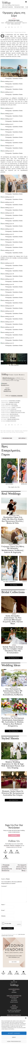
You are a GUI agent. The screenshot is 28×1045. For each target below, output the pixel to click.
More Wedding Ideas (13, 731)
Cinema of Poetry (14, 402)
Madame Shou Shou (11, 404)
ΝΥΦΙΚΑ (14, 614)
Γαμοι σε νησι (17, 22)
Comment (4, 886)
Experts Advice (14, 1002)
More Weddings (13, 584)
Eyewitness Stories (18, 78)
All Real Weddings (9, 581)
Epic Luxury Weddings (14, 1011)
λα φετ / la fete (16, 407)
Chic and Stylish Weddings (14, 1010)
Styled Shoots (10, 738)
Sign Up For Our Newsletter (14, 826)
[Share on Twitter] (9, 27)
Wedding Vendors (16, 395)
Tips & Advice (14, 1000)
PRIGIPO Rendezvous (8, 378)
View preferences (14, 1041)
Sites (14, 1005)
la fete (14, 258)
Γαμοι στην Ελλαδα (15, 24)
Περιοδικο (14, 992)
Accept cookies (14, 1033)
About (14, 990)
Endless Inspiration (14, 995)
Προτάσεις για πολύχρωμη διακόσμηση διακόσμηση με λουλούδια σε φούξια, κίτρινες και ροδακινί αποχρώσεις (12, 722)
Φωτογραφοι (9, 484)
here (18, 380)
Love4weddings (14, 1007)
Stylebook (14, 998)
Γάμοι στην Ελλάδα (20, 432)
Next (25, 472)
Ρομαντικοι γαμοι (9, 22)
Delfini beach (14, 414)
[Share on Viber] (21, 27)
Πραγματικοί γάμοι (9, 32)
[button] (26, 1018)
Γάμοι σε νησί (6, 432)
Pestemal (13, 417)
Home (2, 32)
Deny (14, 1037)
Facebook (6, 845)
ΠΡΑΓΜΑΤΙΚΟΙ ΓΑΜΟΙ (19, 7)
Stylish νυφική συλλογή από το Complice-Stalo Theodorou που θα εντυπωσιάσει (13, 650)
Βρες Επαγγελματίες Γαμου (10, 450)
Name (3, 904)
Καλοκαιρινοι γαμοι (11, 21)
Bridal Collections (13, 592)
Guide (12, 379)
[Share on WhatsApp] (18, 27)
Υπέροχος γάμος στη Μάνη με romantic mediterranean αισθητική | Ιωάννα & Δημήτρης (12, 549)
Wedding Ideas (10, 665)
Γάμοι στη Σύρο (12, 432)
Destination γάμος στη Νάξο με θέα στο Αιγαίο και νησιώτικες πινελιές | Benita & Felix (13, 520)
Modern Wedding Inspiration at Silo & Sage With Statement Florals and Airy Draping (12, 765)
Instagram (17, 845)
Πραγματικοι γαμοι (14, 20)
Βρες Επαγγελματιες (14, 1015)
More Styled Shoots (13, 800)
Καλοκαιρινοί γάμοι (10, 430)
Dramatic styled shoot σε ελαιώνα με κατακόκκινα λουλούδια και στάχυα (13, 793)
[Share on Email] (15, 27)
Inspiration (14, 687)
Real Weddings (11, 493)
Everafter (14, 1008)
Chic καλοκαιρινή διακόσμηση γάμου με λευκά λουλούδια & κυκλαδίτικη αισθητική (13, 692)
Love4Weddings (14, 989)
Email (3, 910)
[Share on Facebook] (6, 27)
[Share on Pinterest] (12, 27)
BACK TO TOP (14, 982)
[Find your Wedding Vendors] (14, 952)
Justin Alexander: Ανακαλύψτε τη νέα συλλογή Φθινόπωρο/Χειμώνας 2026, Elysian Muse (13, 620)
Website (3, 916)
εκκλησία (3, 167)
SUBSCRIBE (14, 835)
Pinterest (12, 845)
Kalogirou (15, 405)
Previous (3, 472)
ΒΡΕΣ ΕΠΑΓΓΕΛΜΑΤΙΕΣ (7, 7)
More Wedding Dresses (14, 657)
